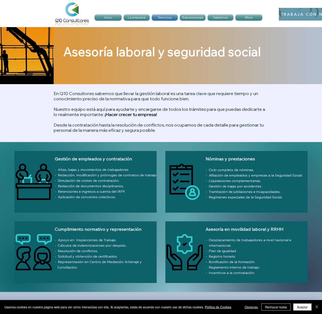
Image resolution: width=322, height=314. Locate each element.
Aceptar (302, 307)
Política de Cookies (218, 307)
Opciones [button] (251, 307)
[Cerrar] (316, 307)
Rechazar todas (276, 307)
